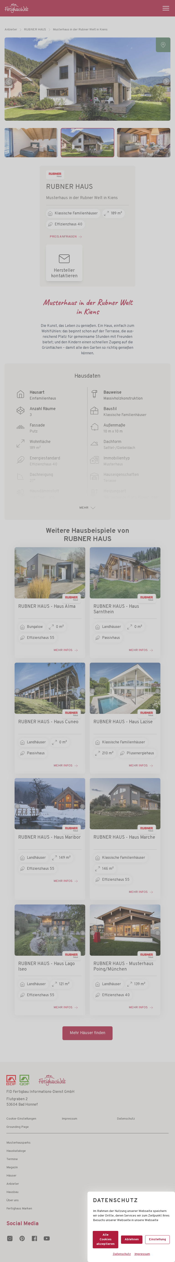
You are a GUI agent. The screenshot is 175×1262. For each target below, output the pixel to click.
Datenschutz (122, 1254)
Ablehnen (132, 1239)
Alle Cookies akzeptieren (105, 1239)
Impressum (142, 1254)
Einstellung (157, 1239)
